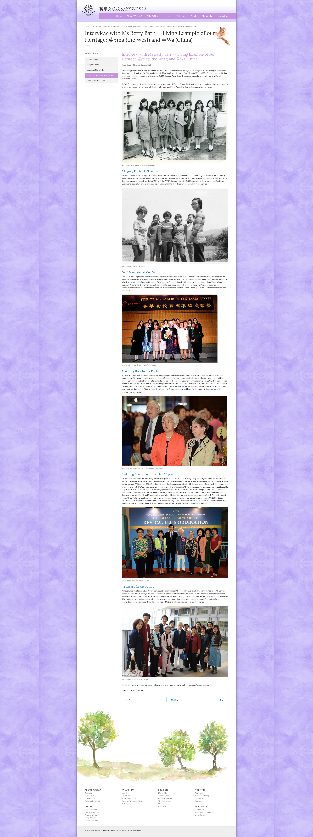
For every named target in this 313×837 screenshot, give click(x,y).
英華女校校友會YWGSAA (123, 8)
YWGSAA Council (91, 810)
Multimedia (207, 16)
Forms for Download (92, 801)
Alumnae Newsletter (96, 70)
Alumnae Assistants (92, 815)
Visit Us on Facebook (96, 80)
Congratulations (90, 818)
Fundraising (162, 806)
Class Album (199, 810)
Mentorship (162, 793)
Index (174, 700)
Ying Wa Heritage (164, 801)
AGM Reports (90, 798)
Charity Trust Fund (165, 798)
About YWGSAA (134, 16)
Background (89, 793)
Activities (181, 16)
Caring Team (199, 798)
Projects (167, 16)
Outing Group (200, 801)
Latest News (92, 59)
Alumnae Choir (163, 796)
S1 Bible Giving (163, 804)
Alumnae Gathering (202, 796)
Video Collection (201, 815)
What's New (152, 16)
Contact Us (223, 16)
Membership (89, 796)
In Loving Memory (91, 820)
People (193, 16)
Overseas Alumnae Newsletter (114, 27)
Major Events (93, 64)
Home (119, 16)
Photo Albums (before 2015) (205, 812)
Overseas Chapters (92, 812)
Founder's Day (200, 793)
